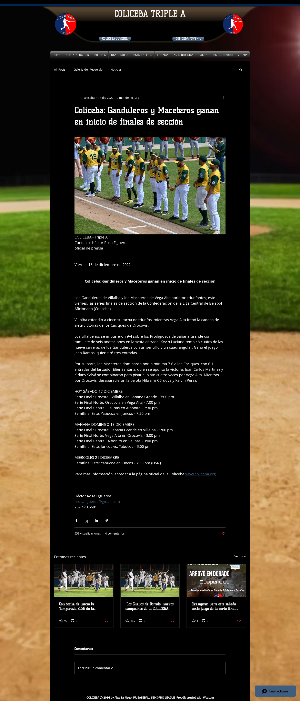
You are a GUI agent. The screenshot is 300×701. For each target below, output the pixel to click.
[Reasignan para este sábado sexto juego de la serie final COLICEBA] (216, 580)
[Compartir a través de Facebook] (76, 521)
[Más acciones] (223, 97)
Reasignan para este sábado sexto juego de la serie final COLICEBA (214, 606)
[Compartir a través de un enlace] (106, 521)
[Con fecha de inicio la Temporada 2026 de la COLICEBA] (83, 580)
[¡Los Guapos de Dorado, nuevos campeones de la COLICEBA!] (150, 580)
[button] (241, 69)
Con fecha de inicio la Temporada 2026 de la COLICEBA (76, 606)
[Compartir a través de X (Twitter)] (86, 521)
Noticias (116, 69)
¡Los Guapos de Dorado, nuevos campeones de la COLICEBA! (150, 606)
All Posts (60, 69)
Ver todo (240, 556)
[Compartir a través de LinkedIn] (96, 521)
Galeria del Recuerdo (88, 69)
